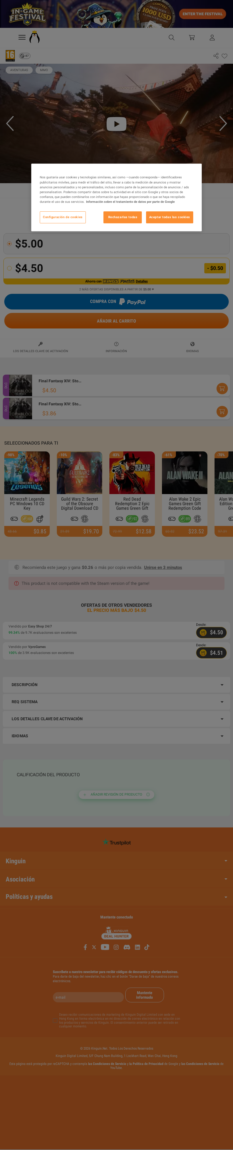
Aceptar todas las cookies (169, 217)
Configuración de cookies (63, 217)
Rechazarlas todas (123, 217)
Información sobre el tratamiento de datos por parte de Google (130, 202)
